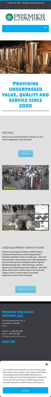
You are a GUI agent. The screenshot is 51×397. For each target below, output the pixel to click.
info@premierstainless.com (33, 3)
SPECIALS (25, 153)
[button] (46, 364)
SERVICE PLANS (25, 289)
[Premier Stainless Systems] (25, 17)
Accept (25, 390)
